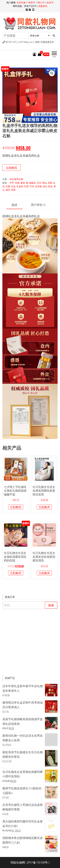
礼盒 (13, 186)
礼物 (8, 186)
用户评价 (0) (38, 205)
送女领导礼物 (16, 179)
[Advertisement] (30, 642)
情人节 (41, 2)
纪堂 (26, 186)
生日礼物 (21, 2)
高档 (13, 189)
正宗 (39, 182)
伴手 (12, 182)
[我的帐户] (34, 54)
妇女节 (50, 2)
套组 (22, 182)
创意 (17, 182)
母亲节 (31, 2)
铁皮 (50, 186)
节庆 (32, 186)
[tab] (16, 205)
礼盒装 (19, 186)
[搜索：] (30, 605)
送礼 (45, 186)
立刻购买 (11, 168)
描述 (14, 205)
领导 (8, 189)
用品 (44, 182)
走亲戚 (38, 186)
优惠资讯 (42, 6)
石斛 (50, 182)
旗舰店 (32, 182)
